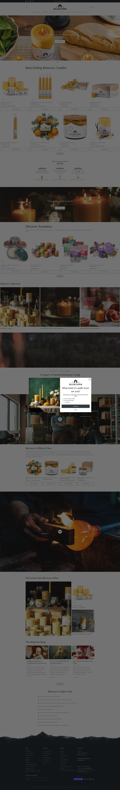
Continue (75, 406)
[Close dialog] (90, 379)
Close (75, 409)
